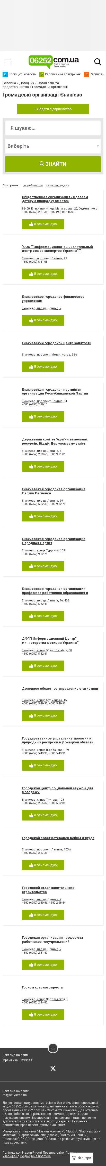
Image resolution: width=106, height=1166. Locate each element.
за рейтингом (33, 185)
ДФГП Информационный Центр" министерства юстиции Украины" (50, 641)
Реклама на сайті (15, 1055)
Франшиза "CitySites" (18, 1060)
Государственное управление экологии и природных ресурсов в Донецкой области (57, 740)
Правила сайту (54, 1152)
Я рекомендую (45, 224)
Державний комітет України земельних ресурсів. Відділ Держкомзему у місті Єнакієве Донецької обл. (55, 443)
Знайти (55, 164)
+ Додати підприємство (53, 109)
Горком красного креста (42, 987)
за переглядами (57, 185)
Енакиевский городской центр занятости (56, 343)
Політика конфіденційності (22, 1152)
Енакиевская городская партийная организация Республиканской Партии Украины (55, 393)
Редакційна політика (35, 1156)
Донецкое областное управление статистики (60, 688)
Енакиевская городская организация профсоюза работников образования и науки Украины (55, 593)
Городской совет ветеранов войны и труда (58, 838)
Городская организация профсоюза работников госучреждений (52, 940)
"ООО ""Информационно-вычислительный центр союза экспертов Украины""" (57, 249)
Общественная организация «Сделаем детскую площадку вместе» (55, 199)
